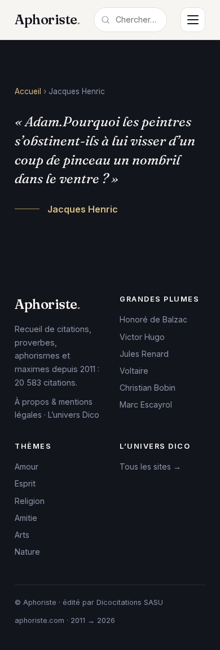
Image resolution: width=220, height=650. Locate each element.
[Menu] (193, 19)
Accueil (28, 91)
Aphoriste (47, 19)
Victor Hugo (142, 337)
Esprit (25, 483)
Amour (26, 466)
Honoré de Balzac (153, 319)
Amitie (26, 518)
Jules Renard (144, 354)
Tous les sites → (150, 466)
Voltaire (134, 370)
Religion (30, 501)
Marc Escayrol (146, 404)
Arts (22, 535)
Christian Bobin (147, 387)
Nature (27, 551)
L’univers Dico (73, 414)
